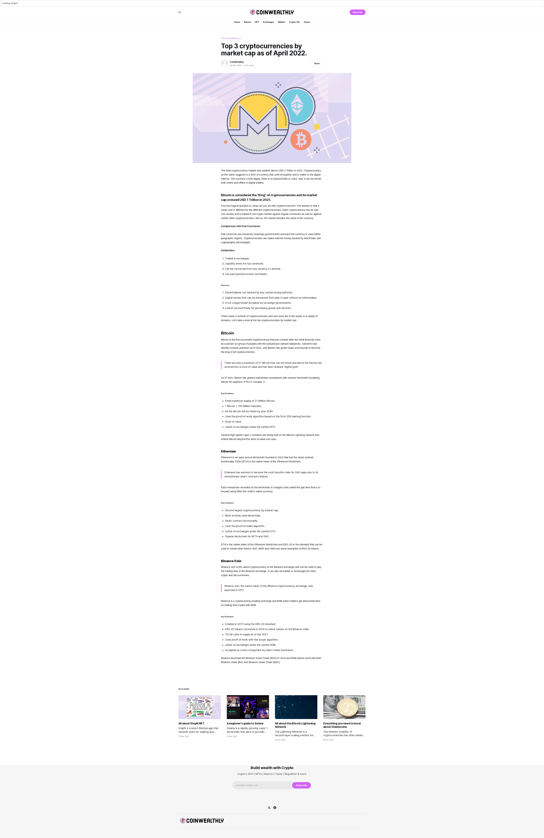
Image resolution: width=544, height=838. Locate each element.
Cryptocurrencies (231, 38)
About (307, 22)
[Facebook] (274, 807)
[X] (269, 807)
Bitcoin (247, 22)
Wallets (281, 22)
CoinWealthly (237, 62)
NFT (257, 22)
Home (237, 22)
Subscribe (358, 12)
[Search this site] (179, 12)
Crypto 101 (294, 22)
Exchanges (268, 22)
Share (317, 63)
